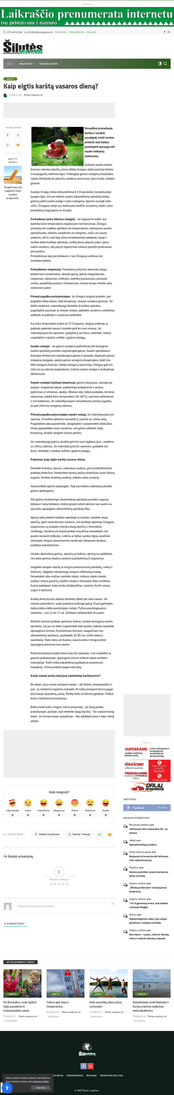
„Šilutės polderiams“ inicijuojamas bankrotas (148, 889)
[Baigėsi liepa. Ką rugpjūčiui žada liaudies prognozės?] (13, 175)
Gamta (10, 79)
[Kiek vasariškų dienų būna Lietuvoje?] (109, 983)
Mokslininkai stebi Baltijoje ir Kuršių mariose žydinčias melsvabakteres (151, 1006)
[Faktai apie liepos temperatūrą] (66, 983)
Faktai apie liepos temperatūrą (58, 1004)
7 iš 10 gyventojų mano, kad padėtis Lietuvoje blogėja (148, 905)
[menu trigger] (12, 64)
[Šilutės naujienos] (22, 46)
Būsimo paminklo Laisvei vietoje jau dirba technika (148, 874)
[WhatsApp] (7, 145)
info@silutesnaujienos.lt (40, 32)
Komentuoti (53, 1016)
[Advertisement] (65, 110)
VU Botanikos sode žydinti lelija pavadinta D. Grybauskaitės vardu (20, 1006)
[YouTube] (169, 32)
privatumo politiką (40, 1081)
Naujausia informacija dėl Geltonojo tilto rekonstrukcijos (148, 858)
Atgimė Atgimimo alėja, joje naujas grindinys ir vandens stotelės (148, 920)
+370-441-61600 (14, 32)
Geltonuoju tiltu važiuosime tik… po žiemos (148, 831)
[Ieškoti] (165, 64)
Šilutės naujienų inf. (33, 95)
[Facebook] (165, 32)
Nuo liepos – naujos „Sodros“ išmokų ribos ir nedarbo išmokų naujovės (149, 936)
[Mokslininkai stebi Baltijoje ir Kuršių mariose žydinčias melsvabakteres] (152, 983)
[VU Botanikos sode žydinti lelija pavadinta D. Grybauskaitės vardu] (22, 983)
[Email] (18, 145)
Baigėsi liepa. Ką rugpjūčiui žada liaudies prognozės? (13, 193)
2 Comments (11, 1020)
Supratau (40, 1087)
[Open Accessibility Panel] (7, 1087)
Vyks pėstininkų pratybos (142, 844)
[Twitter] (18, 135)
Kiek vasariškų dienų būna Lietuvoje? (106, 1004)
